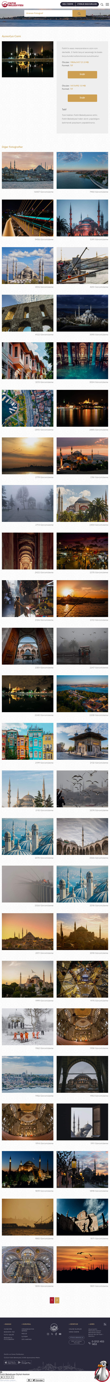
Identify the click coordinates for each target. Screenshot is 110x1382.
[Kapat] (12, 1377)
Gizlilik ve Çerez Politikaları (14, 1354)
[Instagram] (48, 1334)
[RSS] (105, 1324)
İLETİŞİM (25, 1336)
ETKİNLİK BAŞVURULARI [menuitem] (87, 4)
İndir (82, 74)
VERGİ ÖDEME (74, 1332)
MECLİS (24, 1333)
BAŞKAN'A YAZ (9, 1332)
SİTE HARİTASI (27, 1339)
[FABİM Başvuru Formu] (102, 1371)
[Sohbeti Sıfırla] (7, 1377)
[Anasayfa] (12, 4)
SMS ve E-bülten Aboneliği (76, 1342)
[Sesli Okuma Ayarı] (2, 1377)
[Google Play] (24, 1363)
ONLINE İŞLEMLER (75, 1329)
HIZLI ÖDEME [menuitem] (67, 4)
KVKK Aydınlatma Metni (31, 1357)
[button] (107, 4)
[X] (52, 1334)
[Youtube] (60, 1334)
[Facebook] (56, 1334)
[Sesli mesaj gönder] (29, 1380)
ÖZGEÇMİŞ (8, 1329)
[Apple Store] (10, 1363)
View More (27, 170)
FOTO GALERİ (9, 1334)
